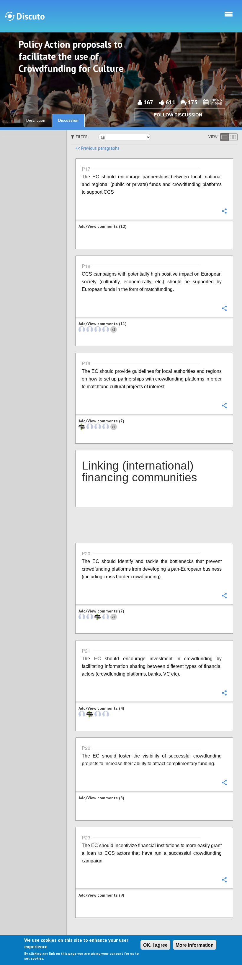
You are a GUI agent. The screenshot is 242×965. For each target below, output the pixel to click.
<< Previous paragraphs (97, 148)
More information (195, 945)
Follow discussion (178, 114)
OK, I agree (155, 945)
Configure (224, 211)
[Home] (25, 16)
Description (35, 120)
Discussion (68, 120)
